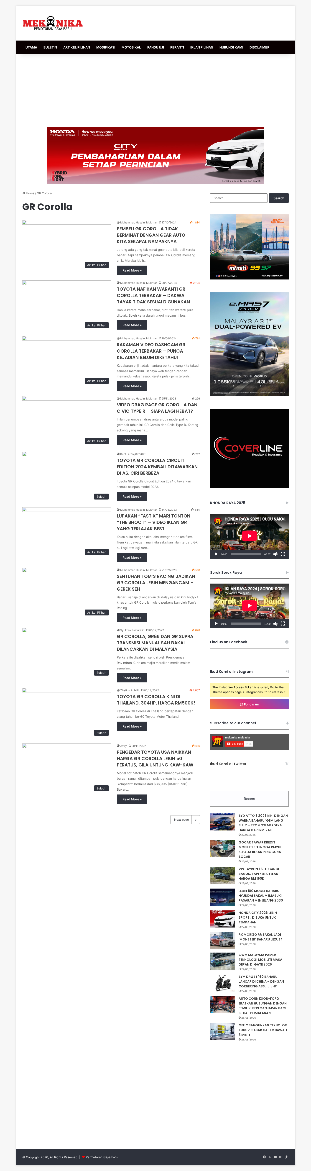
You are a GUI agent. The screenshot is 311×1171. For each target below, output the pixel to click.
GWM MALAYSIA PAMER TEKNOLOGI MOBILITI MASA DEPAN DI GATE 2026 (260, 960)
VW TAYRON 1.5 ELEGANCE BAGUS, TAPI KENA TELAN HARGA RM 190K (259, 874)
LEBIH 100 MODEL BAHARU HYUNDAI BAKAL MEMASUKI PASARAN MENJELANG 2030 (261, 896)
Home (29, 193)
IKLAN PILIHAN (201, 47)
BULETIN (50, 47)
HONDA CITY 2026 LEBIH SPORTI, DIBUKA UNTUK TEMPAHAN (258, 917)
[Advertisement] (155, 91)
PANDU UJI (155, 47)
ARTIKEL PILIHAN (76, 47)
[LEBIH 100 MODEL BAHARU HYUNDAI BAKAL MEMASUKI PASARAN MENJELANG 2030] (222, 897)
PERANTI (177, 47)
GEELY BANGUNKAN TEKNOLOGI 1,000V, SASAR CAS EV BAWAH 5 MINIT (263, 1030)
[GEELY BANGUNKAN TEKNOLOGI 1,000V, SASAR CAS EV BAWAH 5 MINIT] (222, 1031)
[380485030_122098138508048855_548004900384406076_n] (249, 486)
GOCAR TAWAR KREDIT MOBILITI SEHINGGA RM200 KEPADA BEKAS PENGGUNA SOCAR (261, 849)
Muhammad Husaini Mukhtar (138, 222)
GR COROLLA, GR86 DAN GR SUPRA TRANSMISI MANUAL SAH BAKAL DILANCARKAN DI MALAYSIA (155, 642)
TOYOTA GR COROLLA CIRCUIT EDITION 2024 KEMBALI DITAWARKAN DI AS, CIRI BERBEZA (157, 466)
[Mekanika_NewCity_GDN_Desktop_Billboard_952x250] (155, 155)
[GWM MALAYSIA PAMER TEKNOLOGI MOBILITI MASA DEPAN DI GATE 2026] (222, 961)
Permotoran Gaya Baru (102, 1157)
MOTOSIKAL (131, 47)
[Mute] (275, 554)
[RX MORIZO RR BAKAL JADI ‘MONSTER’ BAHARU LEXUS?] (222, 940)
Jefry (123, 746)
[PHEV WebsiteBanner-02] (249, 395)
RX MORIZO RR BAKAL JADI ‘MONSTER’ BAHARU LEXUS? (260, 937)
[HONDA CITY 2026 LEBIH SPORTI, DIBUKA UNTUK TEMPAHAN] (222, 919)
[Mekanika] (52, 23)
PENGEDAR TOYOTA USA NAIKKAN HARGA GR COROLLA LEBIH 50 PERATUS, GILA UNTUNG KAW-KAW (155, 758)
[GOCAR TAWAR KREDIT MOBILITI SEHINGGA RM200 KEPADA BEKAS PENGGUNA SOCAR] (222, 848)
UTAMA (31, 47)
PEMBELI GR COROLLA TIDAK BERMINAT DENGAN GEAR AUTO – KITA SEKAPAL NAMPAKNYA (153, 235)
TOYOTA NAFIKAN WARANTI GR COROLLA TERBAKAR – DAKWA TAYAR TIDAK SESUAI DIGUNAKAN (153, 295)
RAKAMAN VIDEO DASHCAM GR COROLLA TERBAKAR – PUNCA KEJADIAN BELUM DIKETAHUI (151, 351)
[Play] (216, 554)
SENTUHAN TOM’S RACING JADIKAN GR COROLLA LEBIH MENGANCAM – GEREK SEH (156, 582)
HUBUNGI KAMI (231, 47)
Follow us (251, 704)
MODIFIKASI (105, 47)
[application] (249, 536)
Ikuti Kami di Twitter (228, 763)
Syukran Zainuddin (132, 630)
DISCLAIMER (259, 47)
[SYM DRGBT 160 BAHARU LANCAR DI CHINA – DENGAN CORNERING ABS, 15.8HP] (222, 983)
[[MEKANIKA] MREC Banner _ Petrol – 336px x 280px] (249, 278)
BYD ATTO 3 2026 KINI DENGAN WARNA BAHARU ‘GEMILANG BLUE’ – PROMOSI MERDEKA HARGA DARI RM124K (263, 822)
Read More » (132, 270)
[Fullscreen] (282, 554)
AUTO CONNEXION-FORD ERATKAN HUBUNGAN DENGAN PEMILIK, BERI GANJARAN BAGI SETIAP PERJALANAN (263, 1005)
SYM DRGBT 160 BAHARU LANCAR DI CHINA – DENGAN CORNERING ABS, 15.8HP (261, 981)
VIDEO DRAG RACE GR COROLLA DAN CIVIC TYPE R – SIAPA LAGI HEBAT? (157, 408)
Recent (249, 799)
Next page (181, 819)
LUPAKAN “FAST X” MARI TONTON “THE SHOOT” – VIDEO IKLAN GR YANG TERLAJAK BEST (153, 522)
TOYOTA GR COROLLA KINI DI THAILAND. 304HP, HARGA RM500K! (156, 699)
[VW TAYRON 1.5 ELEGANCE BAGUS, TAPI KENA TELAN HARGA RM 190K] (222, 875)
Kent (123, 454)
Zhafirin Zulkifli (129, 690)
